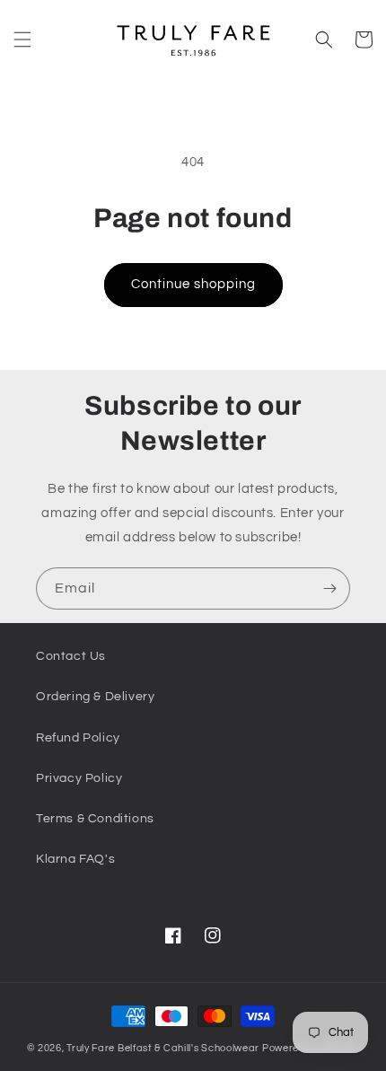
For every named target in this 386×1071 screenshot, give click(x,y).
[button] (22, 39)
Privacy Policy (79, 778)
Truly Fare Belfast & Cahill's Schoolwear (162, 1048)
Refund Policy (78, 738)
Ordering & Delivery (95, 696)
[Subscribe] (329, 588)
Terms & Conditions (95, 818)
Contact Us (71, 656)
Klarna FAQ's (75, 859)
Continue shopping (193, 284)
